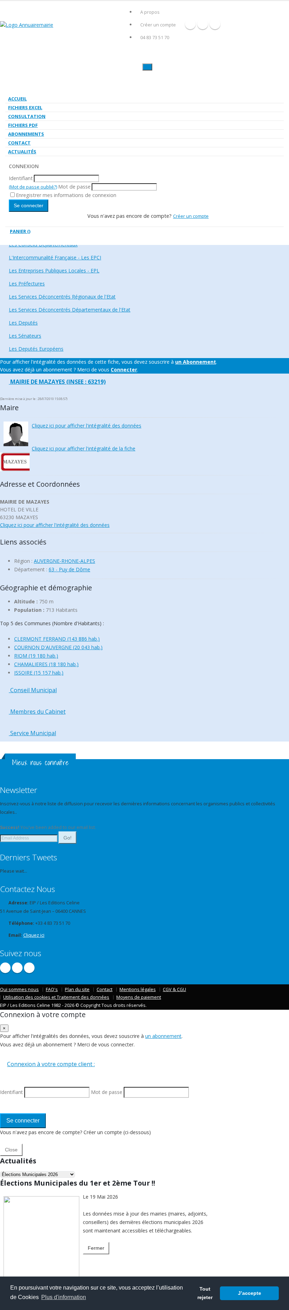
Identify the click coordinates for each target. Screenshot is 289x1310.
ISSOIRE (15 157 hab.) (38, 672)
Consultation (26, 116)
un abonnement (163, 1036)
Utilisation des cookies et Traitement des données (56, 997)
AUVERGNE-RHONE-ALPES (64, 561)
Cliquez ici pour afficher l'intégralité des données (86, 425)
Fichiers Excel (25, 107)
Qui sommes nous (19, 989)
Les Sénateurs (25, 335)
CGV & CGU (174, 989)
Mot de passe (74, 186)
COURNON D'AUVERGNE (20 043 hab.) (58, 647)
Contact (19, 143)
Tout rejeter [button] (205, 1293)
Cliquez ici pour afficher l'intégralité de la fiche (83, 448)
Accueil (17, 99)
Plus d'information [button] (63, 1297)
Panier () (20, 231)
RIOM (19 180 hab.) (36, 655)
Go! (67, 838)
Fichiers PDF (23, 125)
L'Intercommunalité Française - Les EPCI (55, 257)
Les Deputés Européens (36, 348)
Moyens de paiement (138, 997)
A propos (150, 12)
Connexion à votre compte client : (51, 1064)
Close (11, 1149)
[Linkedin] (215, 24)
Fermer (96, 1248)
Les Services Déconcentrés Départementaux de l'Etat (69, 309)
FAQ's (52, 989)
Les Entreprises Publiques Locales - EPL (54, 270)
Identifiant (21, 178)
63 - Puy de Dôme (69, 569)
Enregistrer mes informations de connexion (66, 195)
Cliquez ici (33, 935)
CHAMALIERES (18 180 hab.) (46, 664)
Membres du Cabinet (37, 711)
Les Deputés (23, 322)
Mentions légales (137, 989)
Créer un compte (158, 25)
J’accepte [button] (249, 1293)
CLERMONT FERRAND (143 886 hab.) (57, 638)
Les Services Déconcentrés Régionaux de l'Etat (62, 296)
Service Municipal (32, 733)
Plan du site (77, 989)
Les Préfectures (27, 283)
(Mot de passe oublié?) (33, 187)
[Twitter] (202, 24)
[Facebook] (190, 24)
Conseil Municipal (33, 690)
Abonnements (26, 134)
